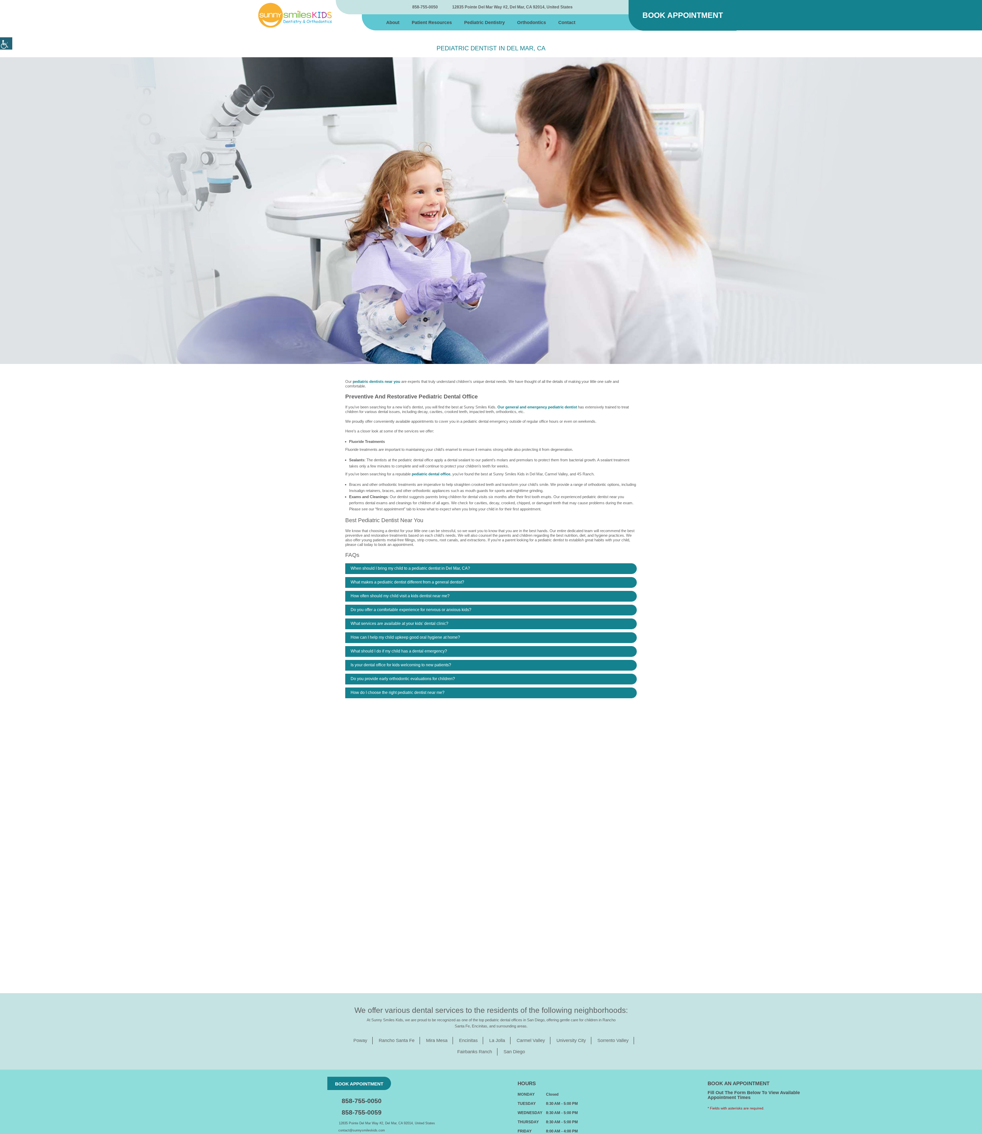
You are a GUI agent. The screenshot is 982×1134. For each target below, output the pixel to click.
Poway (360, 1040)
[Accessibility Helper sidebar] (6, 43)
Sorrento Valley (613, 1040)
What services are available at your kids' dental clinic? (399, 623)
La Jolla (497, 1040)
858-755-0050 (425, 7)
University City (571, 1040)
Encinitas (468, 1040)
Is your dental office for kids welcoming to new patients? (401, 665)
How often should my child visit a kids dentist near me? (400, 596)
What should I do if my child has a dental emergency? (399, 651)
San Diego (514, 1051)
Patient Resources (432, 22)
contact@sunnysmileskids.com (361, 1130)
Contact (566, 22)
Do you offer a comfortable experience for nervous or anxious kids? (411, 610)
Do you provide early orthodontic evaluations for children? (403, 679)
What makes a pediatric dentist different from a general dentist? (407, 582)
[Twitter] (596, 7)
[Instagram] (605, 7)
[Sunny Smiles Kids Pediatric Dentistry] (294, 15)
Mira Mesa (437, 1040)
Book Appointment (682, 15)
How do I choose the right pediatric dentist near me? (397, 692)
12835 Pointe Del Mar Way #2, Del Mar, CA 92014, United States (512, 7)
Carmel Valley (531, 1040)
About (392, 22)
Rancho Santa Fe (397, 1040)
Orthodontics (531, 22)
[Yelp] (623, 7)
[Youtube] (614, 7)
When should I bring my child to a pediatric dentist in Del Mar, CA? (410, 568)
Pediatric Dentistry (484, 22)
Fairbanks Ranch (474, 1051)
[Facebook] (586, 7)
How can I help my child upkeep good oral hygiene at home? (405, 637)
